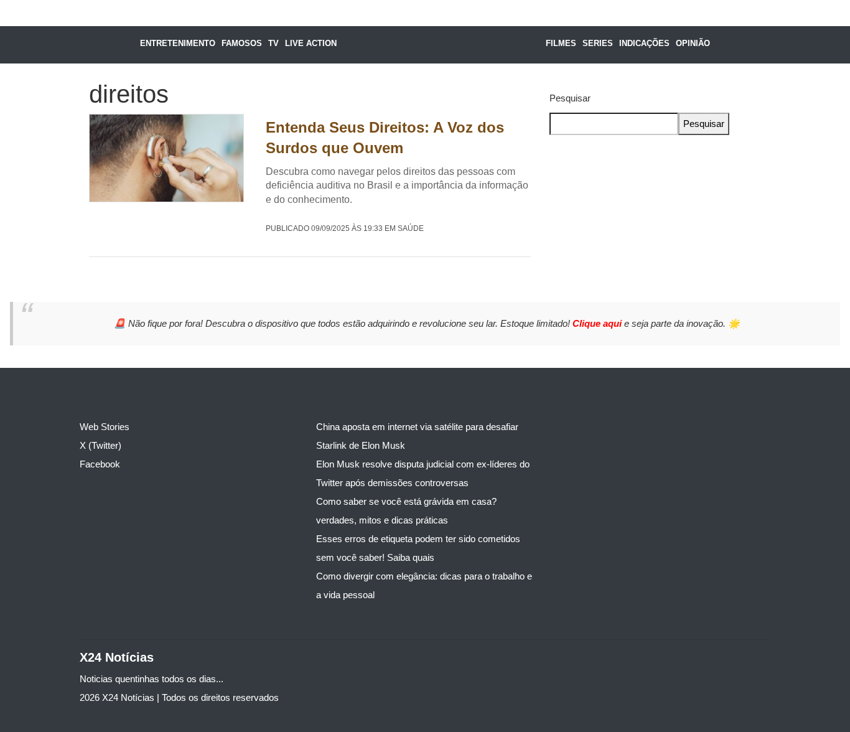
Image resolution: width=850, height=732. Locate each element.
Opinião (693, 43)
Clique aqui (598, 323)
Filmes (561, 43)
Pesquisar (570, 98)
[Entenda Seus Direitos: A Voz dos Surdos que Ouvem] (166, 158)
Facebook (100, 464)
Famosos (242, 43)
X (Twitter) (100, 445)
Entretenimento (177, 43)
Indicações (644, 43)
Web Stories (104, 426)
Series (597, 43)
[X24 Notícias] (436, 45)
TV (273, 43)
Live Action (311, 43)
